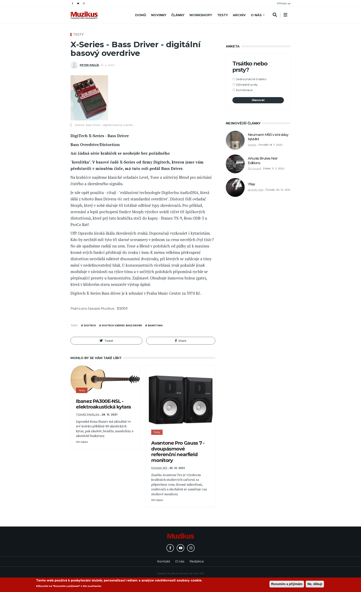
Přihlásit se (283, 3)
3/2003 (122, 308)
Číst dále (81, 442)
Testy (222, 15)
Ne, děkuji (314, 584)
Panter (252, 144)
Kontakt (163, 561)
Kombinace (244, 90)
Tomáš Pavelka (87, 414)
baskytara (155, 325)
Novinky (158, 15)
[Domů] (84, 15)
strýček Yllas (255, 189)
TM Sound (254, 168)
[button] (106, 341)
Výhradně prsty (247, 84)
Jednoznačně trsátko (251, 79)
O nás (256, 15)
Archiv (239, 15)
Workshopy (200, 15)
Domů (140, 15)
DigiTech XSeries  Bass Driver (122, 325)
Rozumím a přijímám (286, 584)
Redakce (197, 561)
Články (177, 15)
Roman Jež (159, 467)
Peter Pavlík (89, 65)
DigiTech (90, 325)
